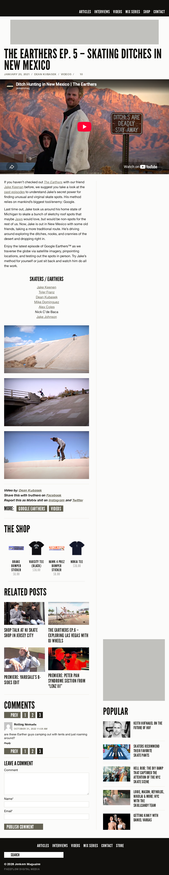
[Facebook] (129, 5)
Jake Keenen (46, 287)
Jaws (19, 219)
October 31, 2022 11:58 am (31, 728)
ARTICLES (85, 11)
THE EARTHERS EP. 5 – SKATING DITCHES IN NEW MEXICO (83, 59)
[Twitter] (135, 5)
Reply (7, 743)
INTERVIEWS (102, 11)
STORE (120, 845)
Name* (8, 798)
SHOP (146, 11)
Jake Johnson (46, 317)
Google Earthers (32, 509)
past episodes (14, 192)
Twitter (77, 500)
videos (56, 509)
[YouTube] (151, 5)
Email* (8, 811)
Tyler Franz (47, 292)
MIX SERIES (133, 11)
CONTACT (159, 11)
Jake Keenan (13, 187)
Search (7, 855)
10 (79, 74)
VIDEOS (117, 11)
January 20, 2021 (17, 74)
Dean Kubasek (45, 74)
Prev (14, 715)
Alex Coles (47, 307)
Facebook (53, 495)
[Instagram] (142, 5)
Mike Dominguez (46, 302)
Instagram (57, 500)
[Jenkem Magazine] (33, 8)
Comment (11, 770)
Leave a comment (18, 763)
